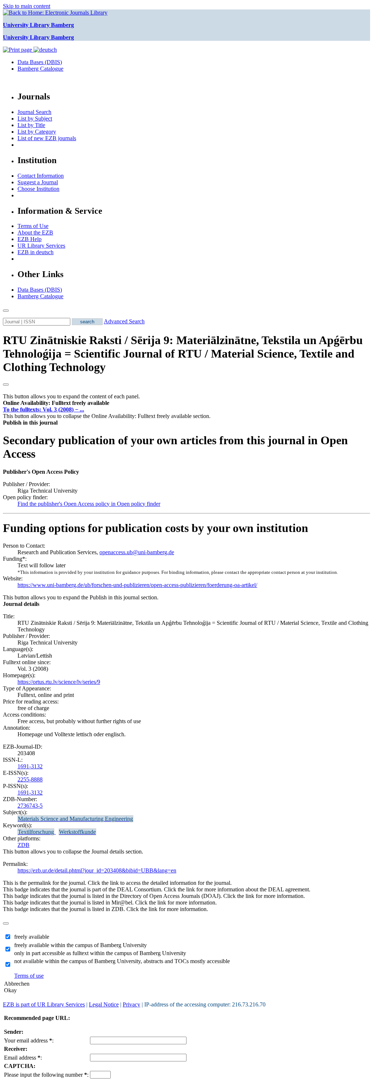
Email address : (23, 1058)
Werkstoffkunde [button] (77, 832)
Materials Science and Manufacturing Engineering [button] (75, 819)
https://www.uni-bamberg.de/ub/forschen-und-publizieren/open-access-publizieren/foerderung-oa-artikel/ (137, 585)
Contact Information (40, 176)
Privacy (131, 1004)
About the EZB (35, 232)
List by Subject (34, 118)
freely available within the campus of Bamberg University (80, 945)
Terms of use (29, 976)
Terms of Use (32, 226)
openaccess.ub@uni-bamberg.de (136, 552)
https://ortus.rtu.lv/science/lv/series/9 (58, 682)
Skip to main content (26, 6)
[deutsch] (45, 50)
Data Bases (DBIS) (39, 62)
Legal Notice (104, 1004)
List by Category (36, 132)
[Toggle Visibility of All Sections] (6, 384)
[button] (56, 403)
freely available (31, 937)
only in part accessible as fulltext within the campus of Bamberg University (100, 953)
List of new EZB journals (46, 138)
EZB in (35, 252)
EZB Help (29, 239)
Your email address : (29, 1040)
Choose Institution (38, 189)
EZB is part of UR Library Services (44, 1004)
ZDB (23, 845)
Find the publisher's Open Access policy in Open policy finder (88, 504)
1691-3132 (30, 766)
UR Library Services (41, 246)
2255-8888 (30, 779)
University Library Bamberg (38, 25)
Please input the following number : (46, 1075)
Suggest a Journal (37, 182)
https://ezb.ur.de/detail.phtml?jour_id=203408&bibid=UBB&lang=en (96, 870)
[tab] (186, 403)
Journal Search (34, 112)
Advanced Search (124, 321)
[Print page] (18, 50)
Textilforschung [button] (36, 832)
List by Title (31, 125)
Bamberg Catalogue (40, 69)
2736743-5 (30, 806)
